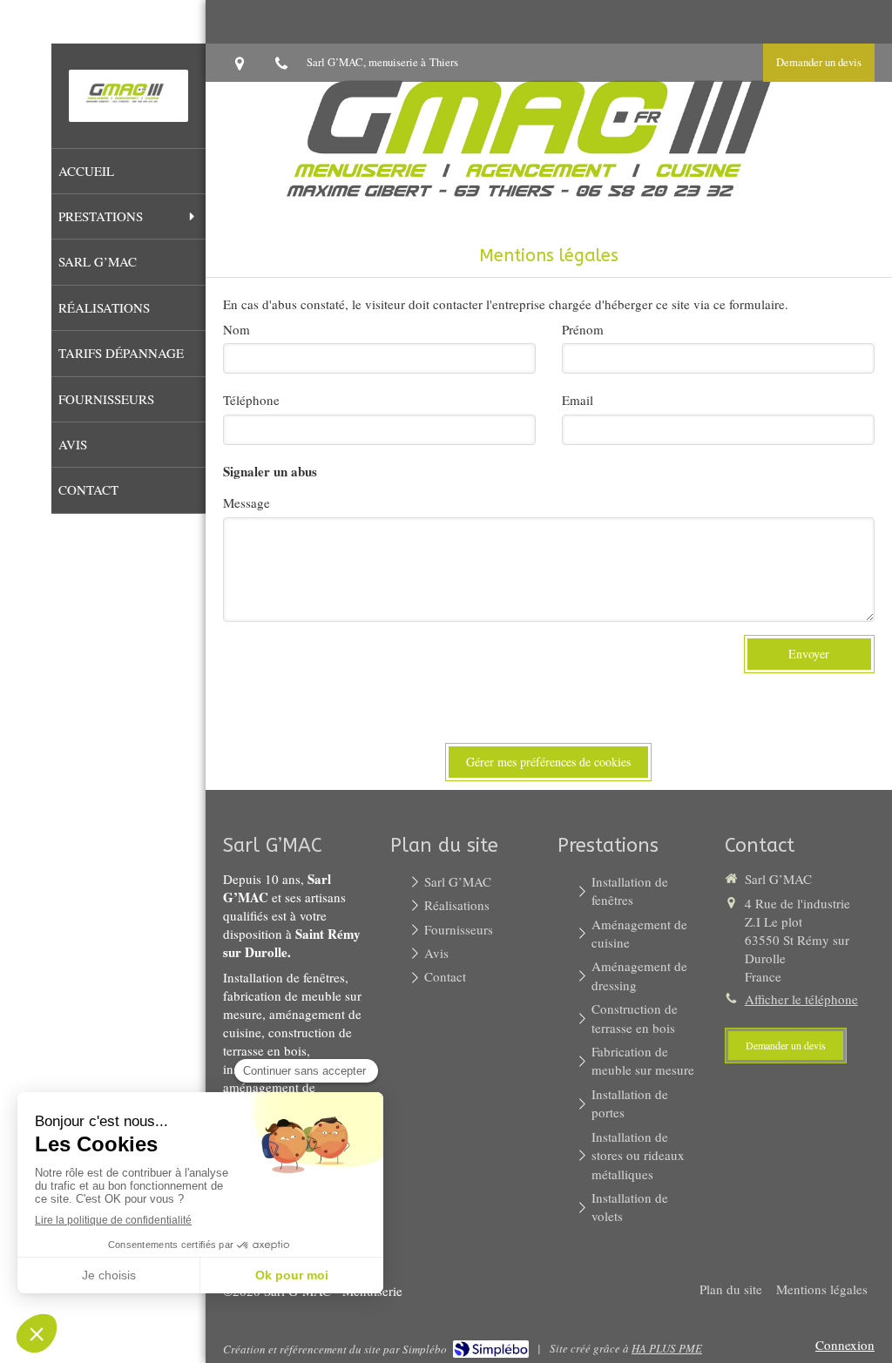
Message (246, 502)
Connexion (845, 1344)
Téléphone (251, 399)
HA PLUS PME (667, 1348)
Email (577, 399)
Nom (236, 329)
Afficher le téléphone (801, 999)
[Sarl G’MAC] (128, 107)
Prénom (583, 329)
